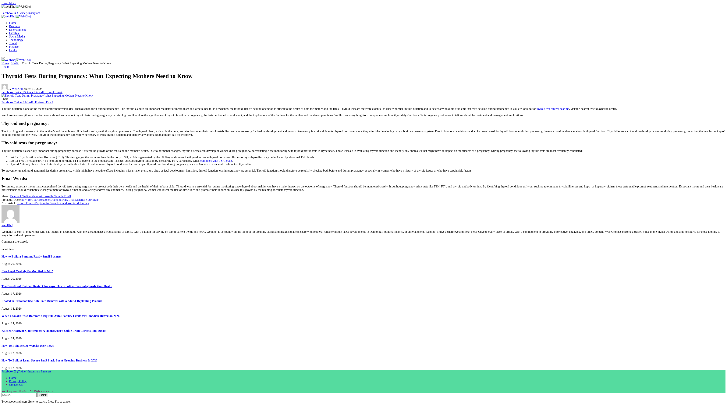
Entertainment (17, 29)
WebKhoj (17, 88)
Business (14, 26)
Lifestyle (14, 33)
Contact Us (16, 384)
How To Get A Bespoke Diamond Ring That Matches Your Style (59, 199)
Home (12, 22)
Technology (16, 39)
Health (13, 50)
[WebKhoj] (16, 16)
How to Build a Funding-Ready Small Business (32, 256)
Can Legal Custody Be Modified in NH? (27, 271)
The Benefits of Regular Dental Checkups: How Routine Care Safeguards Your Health (57, 286)
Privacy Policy (18, 381)
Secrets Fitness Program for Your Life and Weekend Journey (53, 203)
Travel (13, 43)
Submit (43, 394)
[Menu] (3, 57)
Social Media (17, 36)
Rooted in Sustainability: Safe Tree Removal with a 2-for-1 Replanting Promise (52, 301)
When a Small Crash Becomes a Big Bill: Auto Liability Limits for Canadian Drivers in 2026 (60, 316)
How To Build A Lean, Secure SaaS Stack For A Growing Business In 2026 (49, 360)
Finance (14, 46)
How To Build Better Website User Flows (28, 345)
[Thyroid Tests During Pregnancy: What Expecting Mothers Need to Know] (47, 95)
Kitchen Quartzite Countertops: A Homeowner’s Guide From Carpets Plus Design (54, 330)
